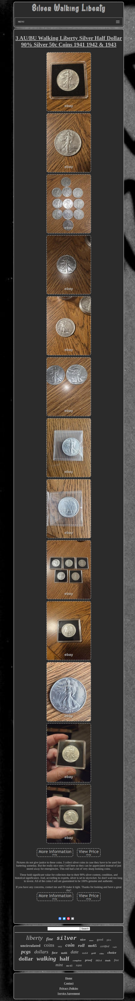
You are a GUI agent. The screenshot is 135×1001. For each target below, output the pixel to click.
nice (83, 939)
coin (70, 945)
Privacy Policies (68, 988)
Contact (68, 983)
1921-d (99, 960)
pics (109, 939)
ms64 (85, 953)
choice (111, 952)
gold (93, 953)
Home (68, 978)
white (101, 953)
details (108, 960)
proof (88, 960)
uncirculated (30, 946)
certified (104, 946)
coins (49, 945)
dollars (41, 951)
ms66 (64, 952)
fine (49, 939)
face (54, 952)
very (60, 946)
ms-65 (69, 965)
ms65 (92, 945)
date (75, 951)
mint (59, 965)
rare (79, 965)
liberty (34, 937)
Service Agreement (68, 993)
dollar (26, 958)
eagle (115, 947)
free (116, 960)
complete (77, 960)
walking (46, 958)
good (100, 939)
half (64, 958)
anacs (91, 940)
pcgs (26, 951)
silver (67, 938)
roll (81, 945)
